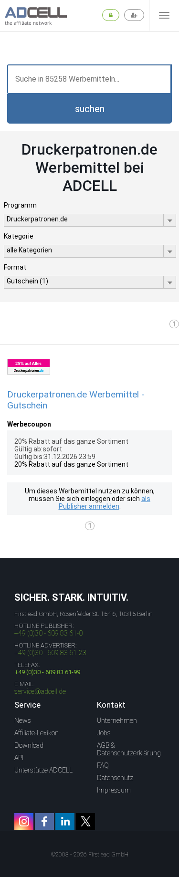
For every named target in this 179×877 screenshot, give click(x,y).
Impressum (114, 790)
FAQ (103, 765)
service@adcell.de (40, 691)
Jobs (104, 733)
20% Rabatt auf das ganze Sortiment (71, 464)
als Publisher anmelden (105, 502)
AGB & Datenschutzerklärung (129, 749)
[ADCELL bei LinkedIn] (64, 821)
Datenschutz (115, 778)
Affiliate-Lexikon (36, 733)
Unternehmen (117, 720)
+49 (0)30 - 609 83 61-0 (48, 633)
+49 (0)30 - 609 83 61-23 (50, 653)
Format (15, 267)
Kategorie (18, 236)
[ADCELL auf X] (85, 821)
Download (28, 745)
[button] (89, 109)
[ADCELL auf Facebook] (44, 821)
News (22, 720)
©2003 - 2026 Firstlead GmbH (89, 854)
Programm (20, 205)
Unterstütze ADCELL (43, 770)
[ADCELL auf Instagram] (23, 821)
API (18, 758)
